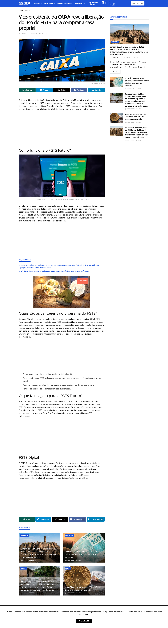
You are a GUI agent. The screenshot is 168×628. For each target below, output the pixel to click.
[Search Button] (142, 3)
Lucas (24, 34)
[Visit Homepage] (24, 3)
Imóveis (23, 568)
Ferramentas (49, 3)
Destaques (69, 535)
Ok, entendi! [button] (84, 621)
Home (21, 10)
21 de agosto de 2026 (29, 560)
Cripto (67, 568)
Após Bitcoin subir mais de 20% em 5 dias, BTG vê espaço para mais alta (83, 588)
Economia (24, 535)
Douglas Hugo (118, 57)
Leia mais (116, 71)
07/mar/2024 (34, 34)
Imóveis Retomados (64, 3)
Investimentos (80, 3)
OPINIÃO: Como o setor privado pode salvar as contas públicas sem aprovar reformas (54, 271)
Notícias (37, 3)
